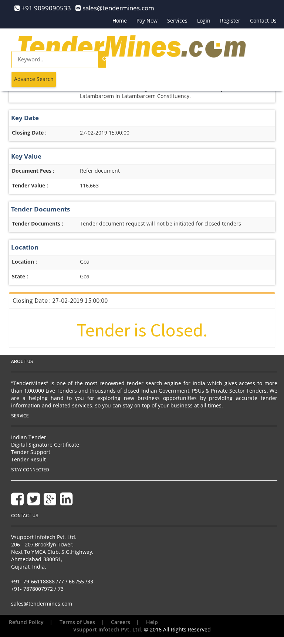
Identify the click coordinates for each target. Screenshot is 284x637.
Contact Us (263, 20)
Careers (120, 622)
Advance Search (34, 78)
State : (20, 276)
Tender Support (30, 451)
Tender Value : (30, 185)
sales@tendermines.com (41, 603)
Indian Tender (28, 437)
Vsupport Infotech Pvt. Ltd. (107, 629)
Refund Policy (26, 622)
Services (177, 20)
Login (203, 20)
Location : (24, 261)
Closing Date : (29, 132)
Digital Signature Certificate (45, 444)
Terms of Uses (77, 622)
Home (119, 20)
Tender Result (28, 459)
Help (152, 622)
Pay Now (147, 20)
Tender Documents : (37, 223)
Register (230, 20)
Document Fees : (33, 170)
